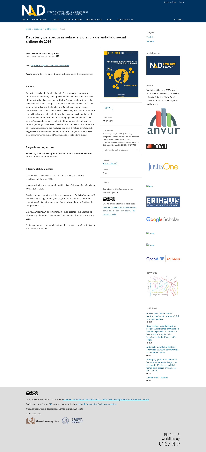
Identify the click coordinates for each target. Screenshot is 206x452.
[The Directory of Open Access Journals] (156, 148)
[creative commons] (32, 394)
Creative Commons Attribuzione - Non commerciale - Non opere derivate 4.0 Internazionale (119, 211)
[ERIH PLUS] (163, 206)
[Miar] (149, 186)
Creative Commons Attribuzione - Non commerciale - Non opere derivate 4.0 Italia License (106, 399)
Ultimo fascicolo (39, 19)
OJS (50, 404)
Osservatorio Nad (125, 19)
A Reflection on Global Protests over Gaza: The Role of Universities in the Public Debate (162, 350)
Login (181, 2)
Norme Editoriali (94, 19)
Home (28, 29)
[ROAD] (150, 233)
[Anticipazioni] (163, 74)
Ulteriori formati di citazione (116, 150)
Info (24, 19)
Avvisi (109, 19)
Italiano (150, 41)
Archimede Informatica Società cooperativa (96, 404)
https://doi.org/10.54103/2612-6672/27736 (50, 65)
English (149, 37)
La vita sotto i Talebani (157, 377)
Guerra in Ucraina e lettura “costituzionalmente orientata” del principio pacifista (162, 316)
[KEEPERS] (150, 245)
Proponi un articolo (73, 19)
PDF (109, 107)
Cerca (179, 19)
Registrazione (170, 2)
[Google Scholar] (163, 221)
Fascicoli (55, 19)
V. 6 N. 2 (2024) (51, 29)
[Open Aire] (163, 261)
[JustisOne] (163, 174)
